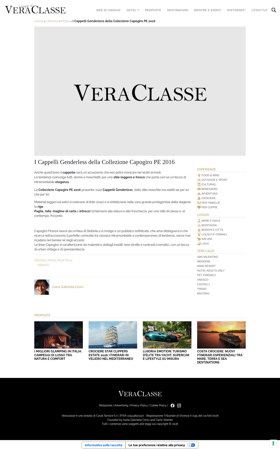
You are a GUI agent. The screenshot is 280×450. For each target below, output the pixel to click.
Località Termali (214, 234)
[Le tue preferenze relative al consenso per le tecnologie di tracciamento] (273, 443)
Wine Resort (206, 266)
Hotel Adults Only (211, 270)
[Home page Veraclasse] (35, 9)
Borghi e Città (212, 229)
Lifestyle (259, 10)
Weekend (203, 261)
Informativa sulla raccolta (103, 445)
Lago (205, 243)
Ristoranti (236, 10)
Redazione (105, 405)
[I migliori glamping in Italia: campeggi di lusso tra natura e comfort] (58, 335)
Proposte (153, 10)
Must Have (64, 260)
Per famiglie (211, 202)
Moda (65, 21)
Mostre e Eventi (207, 10)
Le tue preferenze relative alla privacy (157, 445)
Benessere (209, 188)
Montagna (209, 225)
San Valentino (207, 256)
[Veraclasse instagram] (178, 405)
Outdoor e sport (215, 179)
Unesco (202, 279)
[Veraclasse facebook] (171, 405)
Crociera (208, 198)
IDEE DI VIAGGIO (108, 10)
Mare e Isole (211, 220)
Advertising (121, 405)
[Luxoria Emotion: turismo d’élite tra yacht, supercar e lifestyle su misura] (167, 335)
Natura (207, 238)
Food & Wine (210, 175)
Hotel (132, 10)
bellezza (43, 265)
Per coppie (210, 207)
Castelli (203, 284)
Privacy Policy (139, 405)
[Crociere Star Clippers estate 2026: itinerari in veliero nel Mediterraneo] (113, 335)
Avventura (209, 193)
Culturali (209, 184)
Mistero (203, 293)
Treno (201, 288)
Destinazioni (177, 10)
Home (38, 21)
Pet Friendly (206, 275)
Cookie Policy (158, 405)
